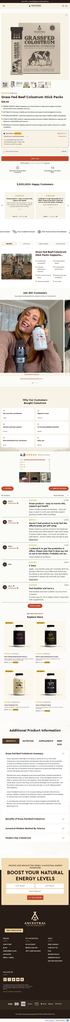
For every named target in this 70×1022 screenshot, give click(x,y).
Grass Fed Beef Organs (43, 705)
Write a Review (60, 489)
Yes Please (36, 897)
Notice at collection (50, 1020)
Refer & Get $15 (31, 947)
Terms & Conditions (8, 991)
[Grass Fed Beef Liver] (19, 684)
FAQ (49, 951)
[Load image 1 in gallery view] (5, 84)
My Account (30, 944)
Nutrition (28, 741)
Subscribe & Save (10, 951)
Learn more (47, 163)
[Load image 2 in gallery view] (12, 84)
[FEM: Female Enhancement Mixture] (19, 636)
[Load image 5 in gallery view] (33, 84)
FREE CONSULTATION (13, 930)
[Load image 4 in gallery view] (26, 84)
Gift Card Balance (33, 951)
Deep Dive (59, 743)
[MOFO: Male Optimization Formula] (51, 636)
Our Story (7, 944)
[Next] (68, 205)
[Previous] (2, 205)
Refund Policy (53, 954)
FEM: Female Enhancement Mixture (15, 656)
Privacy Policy (17, 991)
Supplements (46, 741)
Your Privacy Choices (60, 1020)
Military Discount (55, 961)
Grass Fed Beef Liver (11, 705)
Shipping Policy (54, 957)
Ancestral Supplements (29, 1014)
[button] (4, 6)
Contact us (53, 947)
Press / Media (8, 957)
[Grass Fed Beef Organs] (51, 684)
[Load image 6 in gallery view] (40, 84)
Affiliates (7, 954)
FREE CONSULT (53, 944)
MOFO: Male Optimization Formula (47, 656)
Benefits (11, 741)
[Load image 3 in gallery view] (19, 84)
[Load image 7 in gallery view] (48, 84)
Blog (5, 947)
